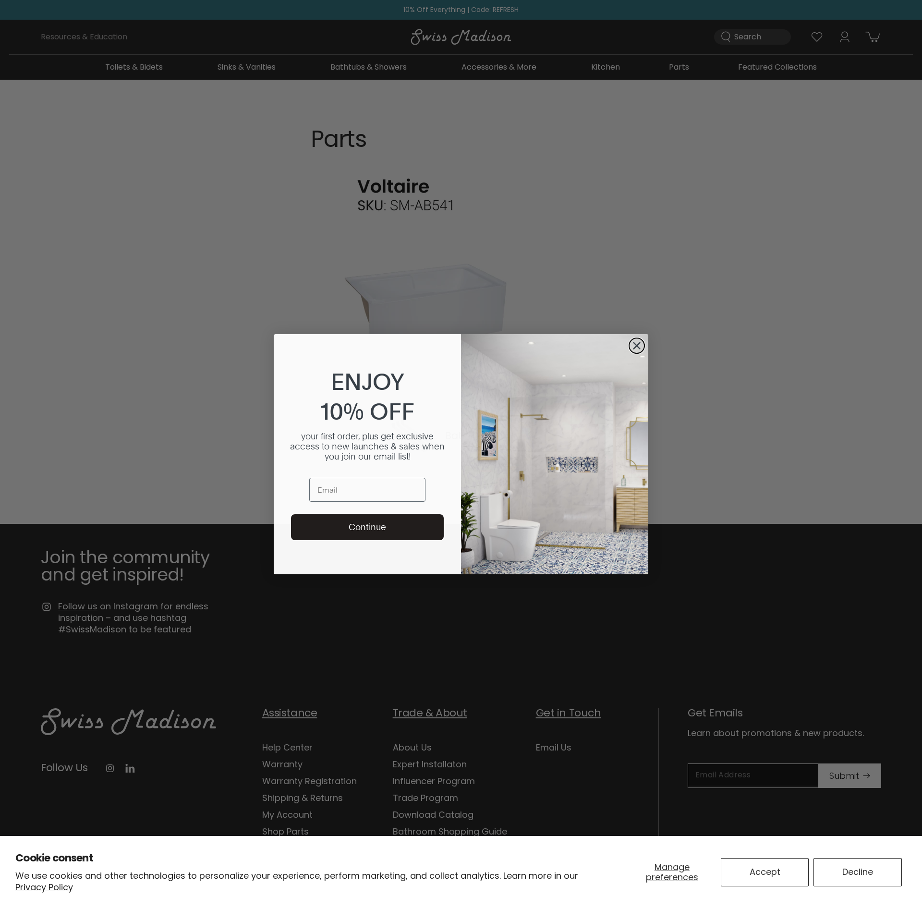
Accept (765, 872)
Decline (857, 872)
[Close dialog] (636, 345)
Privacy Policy (44, 887)
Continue (367, 527)
